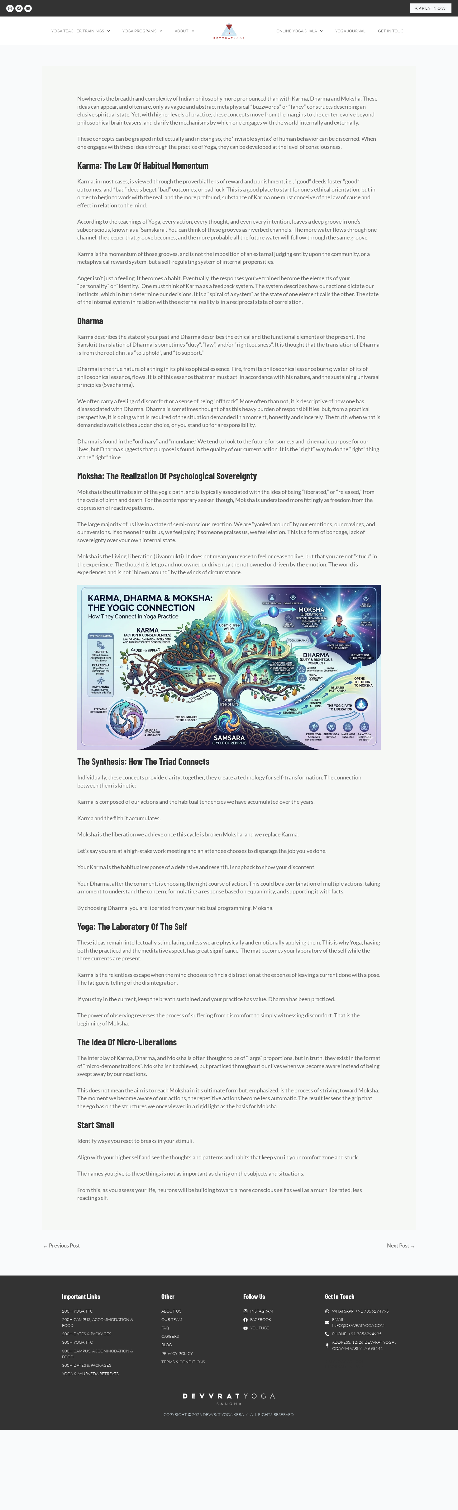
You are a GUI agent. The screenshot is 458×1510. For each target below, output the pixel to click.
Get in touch (392, 30)
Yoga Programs (139, 30)
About (181, 30)
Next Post (401, 1245)
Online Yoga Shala (296, 30)
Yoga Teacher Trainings (77, 30)
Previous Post (61, 1245)
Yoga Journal (350, 30)
